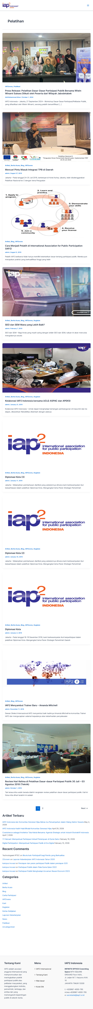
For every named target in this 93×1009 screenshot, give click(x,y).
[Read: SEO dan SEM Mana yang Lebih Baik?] (46, 292)
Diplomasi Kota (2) (14, 553)
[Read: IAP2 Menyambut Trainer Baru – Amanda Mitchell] (46, 672)
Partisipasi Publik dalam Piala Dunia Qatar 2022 (37, 867)
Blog (22, 165)
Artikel (7, 165)
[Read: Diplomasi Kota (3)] (46, 444)
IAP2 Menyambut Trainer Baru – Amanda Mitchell (31, 705)
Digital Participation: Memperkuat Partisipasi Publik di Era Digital (28, 843)
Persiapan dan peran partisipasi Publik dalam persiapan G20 (43, 863)
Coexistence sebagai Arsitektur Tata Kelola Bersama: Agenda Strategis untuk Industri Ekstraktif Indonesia (45, 832)
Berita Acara (15, 165)
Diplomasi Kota (13, 629)
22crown (6, 859)
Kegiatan (37, 320)
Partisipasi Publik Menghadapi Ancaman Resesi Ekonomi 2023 (44, 871)
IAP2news (9, 86)
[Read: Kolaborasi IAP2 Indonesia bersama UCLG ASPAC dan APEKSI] (46, 368)
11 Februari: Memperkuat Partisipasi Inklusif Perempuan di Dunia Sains (30, 839)
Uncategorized (8, 927)
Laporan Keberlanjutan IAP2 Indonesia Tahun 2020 (34, 859)
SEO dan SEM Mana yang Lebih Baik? (25, 324)
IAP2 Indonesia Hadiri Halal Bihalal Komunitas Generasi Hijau (27, 828)
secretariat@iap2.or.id (75, 995)
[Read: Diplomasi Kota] (46, 596)
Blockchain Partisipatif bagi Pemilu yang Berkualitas (44, 855)
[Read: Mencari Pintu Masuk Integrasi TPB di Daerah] (46, 136)
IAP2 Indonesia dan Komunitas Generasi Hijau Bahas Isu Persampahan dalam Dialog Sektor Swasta (43, 822)
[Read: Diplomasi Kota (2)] (46, 520)
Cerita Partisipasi (9, 895)
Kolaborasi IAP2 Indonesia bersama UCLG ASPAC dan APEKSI (37, 400)
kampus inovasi (8, 863)
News (4, 919)
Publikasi (17, 86)
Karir (4, 903)
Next (84, 808)
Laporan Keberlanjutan (11, 915)
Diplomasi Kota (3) (15, 477)
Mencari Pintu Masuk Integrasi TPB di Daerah (29, 169)
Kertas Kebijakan (9, 911)
